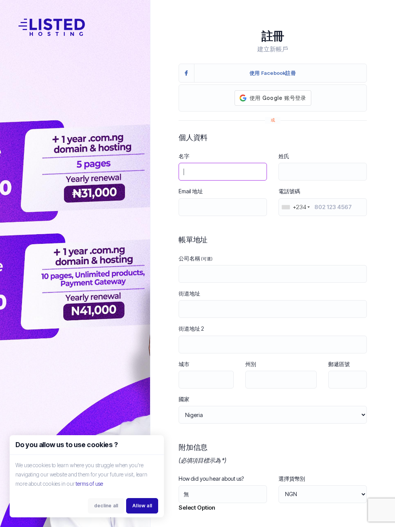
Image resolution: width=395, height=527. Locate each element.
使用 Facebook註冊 (273, 73)
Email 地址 (191, 191)
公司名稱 (196, 258)
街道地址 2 (191, 328)
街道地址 (189, 293)
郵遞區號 (338, 364)
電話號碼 (289, 191)
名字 (184, 156)
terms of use (89, 483)
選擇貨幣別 (292, 478)
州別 (250, 364)
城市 (184, 364)
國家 (184, 399)
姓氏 (284, 156)
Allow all (142, 505)
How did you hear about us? (211, 478)
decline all (106, 505)
